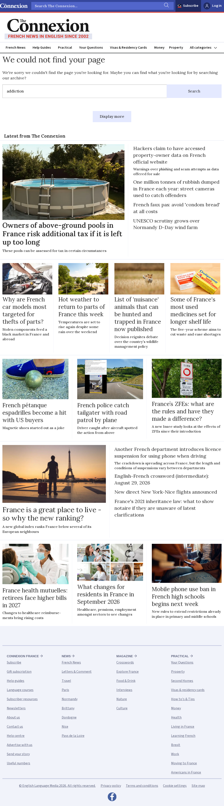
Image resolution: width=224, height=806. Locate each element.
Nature (121, 699)
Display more (112, 116)
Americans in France (186, 772)
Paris (65, 690)
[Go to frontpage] (48, 29)
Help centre (15, 735)
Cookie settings (175, 785)
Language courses (20, 690)
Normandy (69, 699)
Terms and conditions (142, 785)
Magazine (124, 656)
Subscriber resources (22, 699)
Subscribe (190, 5)
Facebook (112, 798)
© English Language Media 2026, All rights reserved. (57, 785)
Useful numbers (18, 763)
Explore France (127, 671)
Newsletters (16, 708)
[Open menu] (205, 47)
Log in (217, 5)
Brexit (175, 745)
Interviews (124, 690)
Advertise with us (19, 745)
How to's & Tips (183, 699)
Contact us (15, 726)
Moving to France (184, 763)
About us (13, 717)
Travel (66, 680)
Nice (65, 726)
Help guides (15, 680)
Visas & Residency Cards (128, 47)
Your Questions (91, 47)
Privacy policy (111, 785)
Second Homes (182, 680)
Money (159, 47)
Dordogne (69, 717)
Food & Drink (125, 680)
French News (15, 47)
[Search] (166, 6)
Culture (122, 708)
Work (175, 754)
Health (176, 717)
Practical (65, 47)
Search (194, 91)
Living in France (182, 726)
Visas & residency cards (188, 690)
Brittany (68, 708)
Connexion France (23, 656)
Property (176, 47)
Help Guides (42, 47)
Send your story (18, 754)
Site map (198, 785)
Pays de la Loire (73, 735)
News (66, 656)
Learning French (183, 735)
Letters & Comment (77, 671)
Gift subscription (19, 671)
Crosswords (125, 662)
